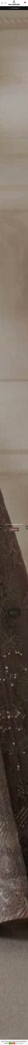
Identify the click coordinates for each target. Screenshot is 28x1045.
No (13, 1043)
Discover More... (14, 534)
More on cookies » (20, 1043)
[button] (1, 527)
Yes (10, 1043)
